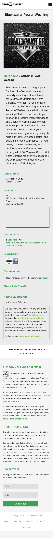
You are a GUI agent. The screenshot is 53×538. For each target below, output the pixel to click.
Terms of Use (43, 521)
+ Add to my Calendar (16, 302)
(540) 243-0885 (14, 245)
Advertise (18, 521)
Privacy (26, 528)
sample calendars (12, 401)
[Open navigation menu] (50, 4)
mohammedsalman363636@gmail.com (26, 242)
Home (7, 521)
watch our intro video (30, 336)
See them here (36, 315)
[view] (45, 278)
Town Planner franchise (15, 419)
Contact (29, 521)
